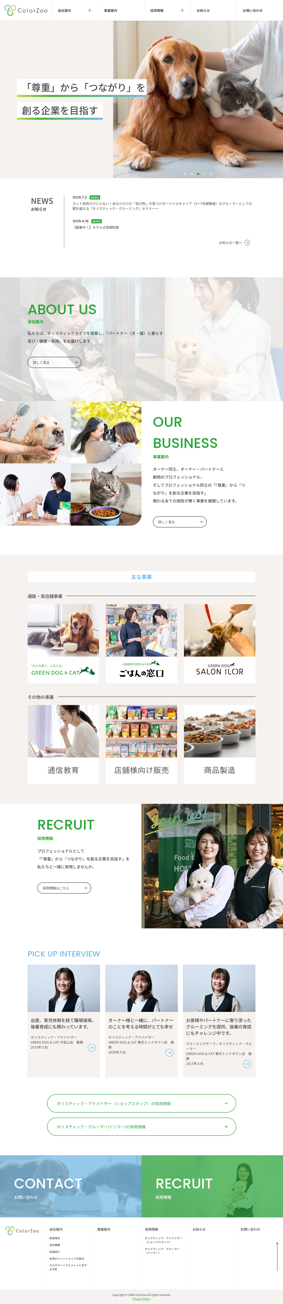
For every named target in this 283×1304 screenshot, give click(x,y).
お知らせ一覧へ (230, 242)
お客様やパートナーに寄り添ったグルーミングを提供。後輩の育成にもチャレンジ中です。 (218, 1026)
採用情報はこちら (56, 887)
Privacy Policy (141, 1299)
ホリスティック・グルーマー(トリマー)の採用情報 (101, 1126)
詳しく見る (41, 362)
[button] (185, 174)
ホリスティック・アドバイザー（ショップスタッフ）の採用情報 (114, 1103)
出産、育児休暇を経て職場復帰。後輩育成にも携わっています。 (63, 1023)
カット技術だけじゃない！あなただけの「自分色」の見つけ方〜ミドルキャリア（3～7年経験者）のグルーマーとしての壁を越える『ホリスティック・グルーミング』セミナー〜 (162, 206)
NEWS (95, 197)
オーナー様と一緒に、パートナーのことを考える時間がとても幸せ (140, 1023)
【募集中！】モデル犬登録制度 (96, 227)
